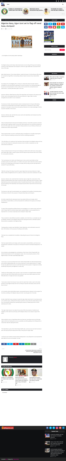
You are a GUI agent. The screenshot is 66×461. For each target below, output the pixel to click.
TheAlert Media (16, 459)
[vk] (46, 27)
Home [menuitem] (8, 4)
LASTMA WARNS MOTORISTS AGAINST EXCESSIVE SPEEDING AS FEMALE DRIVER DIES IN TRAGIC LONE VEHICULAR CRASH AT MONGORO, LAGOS (57, 452)
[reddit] (58, 24)
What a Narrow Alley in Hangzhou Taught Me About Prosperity (57, 77)
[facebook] (56, 1)
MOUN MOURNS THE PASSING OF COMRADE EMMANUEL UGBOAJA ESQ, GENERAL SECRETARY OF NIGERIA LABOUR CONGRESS (57, 85)
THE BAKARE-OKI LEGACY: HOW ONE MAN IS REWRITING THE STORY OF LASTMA (53, 9)
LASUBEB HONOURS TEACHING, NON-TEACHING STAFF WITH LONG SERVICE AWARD (57, 93)
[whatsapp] (58, 27)
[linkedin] (54, 24)
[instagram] (60, 1)
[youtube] (54, 27)
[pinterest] (63, 1)
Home (2, 1)
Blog (6, 459)
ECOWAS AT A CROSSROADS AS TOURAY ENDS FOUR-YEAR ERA (7, 379)
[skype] (64, 1)
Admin (3, 28)
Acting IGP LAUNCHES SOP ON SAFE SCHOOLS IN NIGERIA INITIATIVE (56, 436)
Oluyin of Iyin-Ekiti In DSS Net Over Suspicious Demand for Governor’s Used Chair (56, 443)
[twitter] (58, 1)
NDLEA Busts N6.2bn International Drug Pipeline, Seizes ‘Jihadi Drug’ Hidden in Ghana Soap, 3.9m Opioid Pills (32, 9)
